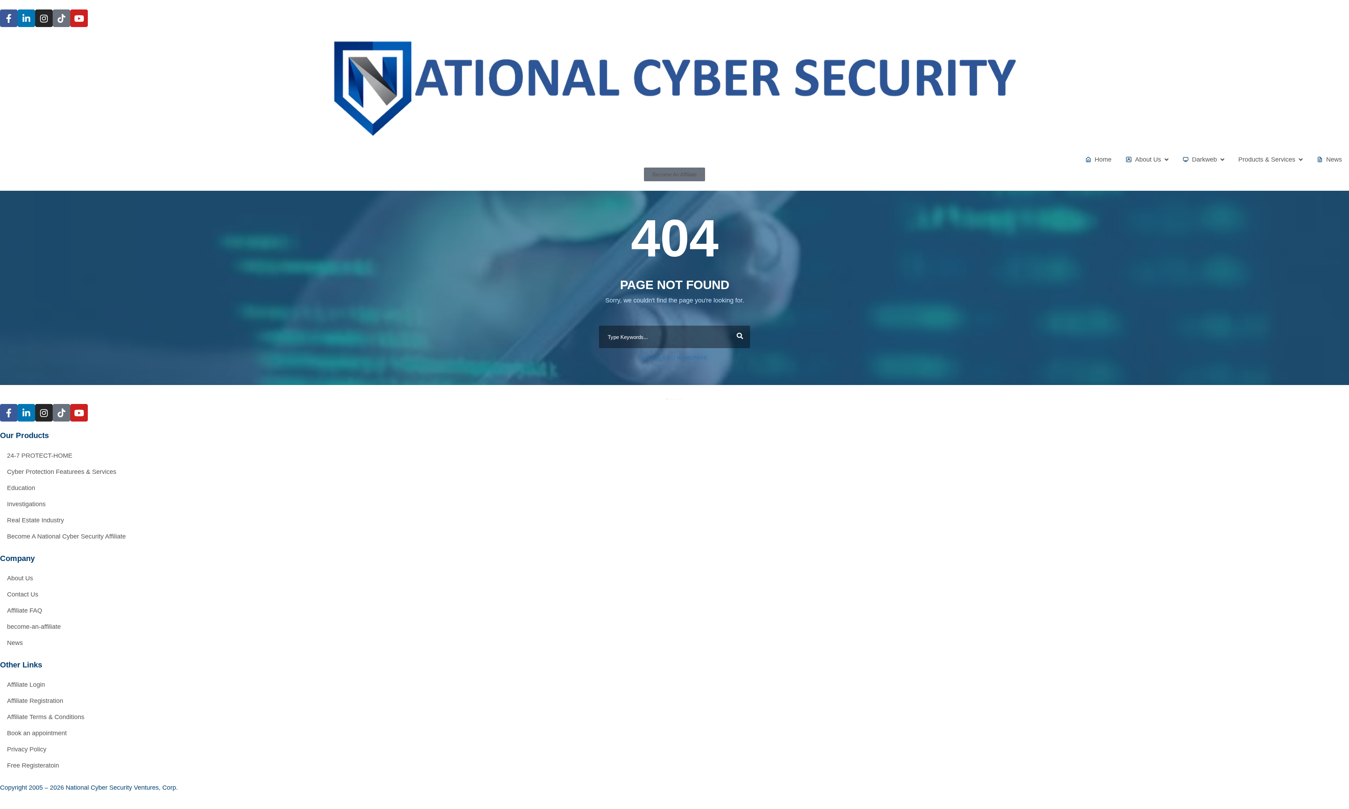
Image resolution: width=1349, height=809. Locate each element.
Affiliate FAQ (24, 610)
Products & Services (1266, 159)
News (15, 642)
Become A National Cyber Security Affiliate (66, 536)
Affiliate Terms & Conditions (45, 716)
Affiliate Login (26, 684)
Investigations (26, 504)
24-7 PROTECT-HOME (39, 455)
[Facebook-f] (9, 18)
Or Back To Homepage (674, 357)
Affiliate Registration (35, 700)
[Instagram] (44, 18)
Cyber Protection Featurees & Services (61, 471)
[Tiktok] (61, 18)
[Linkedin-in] (26, 18)
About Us (20, 578)
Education (21, 487)
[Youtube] (79, 18)
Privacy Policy (26, 749)
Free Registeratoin (33, 765)
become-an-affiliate (34, 626)
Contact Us (22, 594)
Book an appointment (37, 733)
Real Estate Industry (35, 520)
